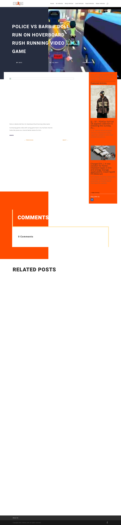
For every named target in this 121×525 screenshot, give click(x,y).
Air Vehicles (59, 3)
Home (52, 3)
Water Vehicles (100, 3)
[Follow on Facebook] (92, 199)
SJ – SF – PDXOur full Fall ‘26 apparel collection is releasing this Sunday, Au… (102, 124)
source (11, 135)
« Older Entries (95, 193)
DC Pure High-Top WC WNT (24, 494)
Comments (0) (89, 63)
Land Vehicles (79, 3)
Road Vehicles (89, 3)
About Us (15, 518)
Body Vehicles (69, 3)
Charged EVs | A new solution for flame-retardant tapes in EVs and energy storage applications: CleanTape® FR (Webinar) (103, 168)
